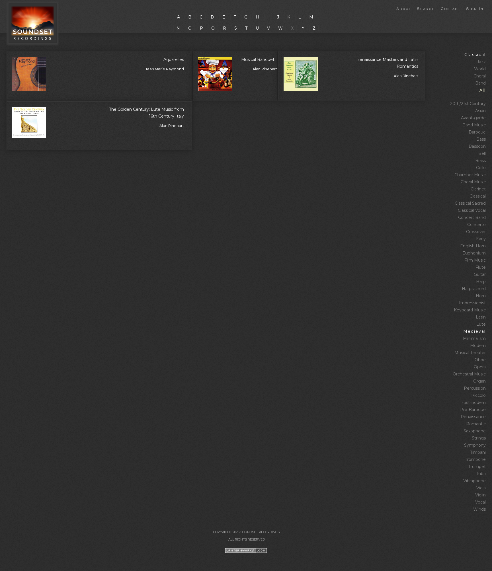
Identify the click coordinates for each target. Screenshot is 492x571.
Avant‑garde (473, 117)
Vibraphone (474, 480)
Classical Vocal (472, 210)
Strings (479, 438)
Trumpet (477, 466)
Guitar (480, 274)
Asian (480, 110)
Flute (480, 267)
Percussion (475, 388)
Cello (481, 167)
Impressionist (472, 302)
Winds (479, 509)
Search (426, 8)
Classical (475, 54)
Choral (479, 76)
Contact (450, 8)
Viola (481, 487)
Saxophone (475, 431)
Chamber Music (470, 174)
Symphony (475, 445)
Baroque (477, 132)
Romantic (476, 423)
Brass (480, 160)
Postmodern (473, 402)
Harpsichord (474, 288)
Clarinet (478, 189)
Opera (480, 366)
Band (480, 83)
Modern (478, 345)
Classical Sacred (470, 203)
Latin (481, 317)
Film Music (475, 260)
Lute (481, 324)
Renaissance (473, 416)
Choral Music (473, 181)
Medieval (474, 331)
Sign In (474, 8)
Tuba (481, 473)
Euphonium (474, 253)
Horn (481, 295)
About (403, 8)
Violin (480, 495)
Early (481, 238)
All (482, 90)
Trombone (475, 459)
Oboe (480, 359)
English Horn (473, 245)
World (480, 68)
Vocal (480, 502)
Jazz (481, 61)
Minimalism (474, 338)
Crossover (476, 231)
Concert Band (472, 217)
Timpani (478, 452)
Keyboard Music (470, 310)
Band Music (474, 125)
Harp (481, 281)
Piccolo (478, 395)
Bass (481, 139)
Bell (482, 153)
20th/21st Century (468, 103)
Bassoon (477, 146)
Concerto (476, 224)
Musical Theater (470, 352)
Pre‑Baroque (473, 409)
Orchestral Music (469, 374)
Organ (479, 381)
